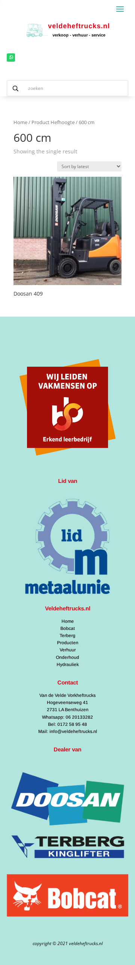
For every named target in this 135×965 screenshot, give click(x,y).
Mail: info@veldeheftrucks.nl (67, 731)
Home (20, 122)
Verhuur (68, 649)
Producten (67, 642)
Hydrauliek (68, 664)
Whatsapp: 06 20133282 (67, 717)
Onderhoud (67, 657)
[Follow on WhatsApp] (11, 57)
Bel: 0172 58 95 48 (67, 724)
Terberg (67, 635)
